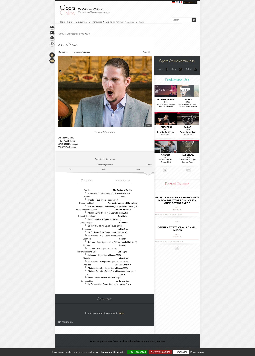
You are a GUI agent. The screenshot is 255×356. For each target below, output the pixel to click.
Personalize (181, 352)
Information (63, 52)
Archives (149, 164)
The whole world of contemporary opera (94, 12)
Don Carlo (122, 216)
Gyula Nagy (84, 33)
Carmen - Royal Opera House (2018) (103, 248)
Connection (52, 55)
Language (52, 27)
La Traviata (123, 222)
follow (188, 69)
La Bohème (122, 229)
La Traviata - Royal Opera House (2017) (105, 225)
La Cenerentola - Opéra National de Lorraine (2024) (109, 284)
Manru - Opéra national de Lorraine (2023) (106, 277)
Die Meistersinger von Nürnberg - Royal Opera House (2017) (113, 206)
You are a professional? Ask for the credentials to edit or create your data (127, 341)
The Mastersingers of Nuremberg (123, 203)
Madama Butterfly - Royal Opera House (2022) (108, 267)
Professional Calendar (81, 52)
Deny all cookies (161, 352)
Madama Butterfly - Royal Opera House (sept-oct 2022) (111, 271)
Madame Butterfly (123, 209)
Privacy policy (197, 352)
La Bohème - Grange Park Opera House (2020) (108, 261)
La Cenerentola (122, 280)
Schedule (52, 33)
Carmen (122, 238)
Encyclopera (72, 33)
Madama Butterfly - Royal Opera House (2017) (108, 212)
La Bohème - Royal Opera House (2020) (105, 235)
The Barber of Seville (122, 190)
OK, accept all (138, 352)
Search (52, 44)
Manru (122, 274)
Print (145, 52)
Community (52, 61)
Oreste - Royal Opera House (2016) (103, 199)
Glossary (52, 38)
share (160, 69)
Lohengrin (122, 251)
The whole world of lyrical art (90, 9)
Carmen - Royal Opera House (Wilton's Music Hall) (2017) (112, 242)
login (121, 313)
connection (188, 2)
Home (61, 33)
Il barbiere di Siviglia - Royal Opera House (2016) (109, 193)
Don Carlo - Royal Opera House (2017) (104, 219)
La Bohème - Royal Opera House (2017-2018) (107, 232)
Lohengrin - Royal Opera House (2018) (104, 255)
